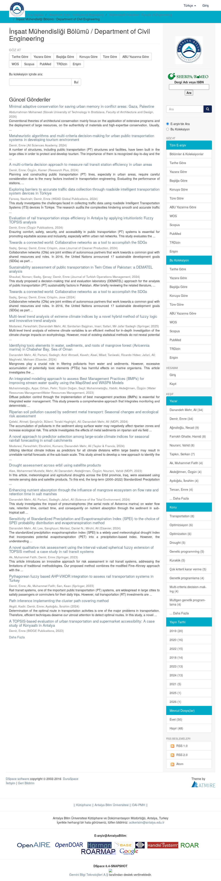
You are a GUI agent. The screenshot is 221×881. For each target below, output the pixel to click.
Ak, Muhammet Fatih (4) (186, 463)
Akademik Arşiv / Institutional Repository (76, 15)
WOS (15, 64)
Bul (76, 82)
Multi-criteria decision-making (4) (188, 589)
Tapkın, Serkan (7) (182, 454)
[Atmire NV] (203, 783)
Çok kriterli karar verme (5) (188, 569)
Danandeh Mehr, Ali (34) (186, 410)
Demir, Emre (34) (181, 418)
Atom (179, 764)
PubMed (45, 64)
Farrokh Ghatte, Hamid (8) (188, 436)
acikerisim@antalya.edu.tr (146, 822)
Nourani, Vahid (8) (182, 445)
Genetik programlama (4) (187, 578)
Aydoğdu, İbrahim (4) (184, 480)
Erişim (77, 64)
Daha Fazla (17, 637)
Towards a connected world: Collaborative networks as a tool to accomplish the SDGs (78, 242)
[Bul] (207, 109)
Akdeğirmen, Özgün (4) (186, 472)
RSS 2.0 (182, 755)
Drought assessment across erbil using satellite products (55, 465)
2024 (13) (176, 675)
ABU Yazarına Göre (135, 56)
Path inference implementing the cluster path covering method (59, 600)
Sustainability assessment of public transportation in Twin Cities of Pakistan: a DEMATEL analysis (81, 269)
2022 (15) (176, 648)
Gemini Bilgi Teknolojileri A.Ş (88, 874)
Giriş (173, 375)
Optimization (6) (180, 533)
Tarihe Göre (20, 56)
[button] (189, 5)
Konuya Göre (88, 56)
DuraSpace (70, 779)
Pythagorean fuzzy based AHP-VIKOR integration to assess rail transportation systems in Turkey (81, 578)
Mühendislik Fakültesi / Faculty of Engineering (140, 15)
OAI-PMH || (139, 805)
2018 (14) (176, 657)
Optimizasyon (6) (181, 525)
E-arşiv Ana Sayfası (30, 15)
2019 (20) (176, 631)
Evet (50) (176, 719)
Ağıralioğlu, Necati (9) (184, 427)
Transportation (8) (182, 516)
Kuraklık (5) (177, 560)
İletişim (10, 783)
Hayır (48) (176, 728)
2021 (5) (175, 684)
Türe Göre (110, 56)
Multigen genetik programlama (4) (188, 602)
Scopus (29, 64)
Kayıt (173, 383)
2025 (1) (175, 693)
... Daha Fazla (179, 498)
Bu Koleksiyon (180, 129)
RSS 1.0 (182, 745)
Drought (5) (177, 542)
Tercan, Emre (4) (181, 489)
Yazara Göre (42, 56)
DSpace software (17, 779)
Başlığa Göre (65, 56)
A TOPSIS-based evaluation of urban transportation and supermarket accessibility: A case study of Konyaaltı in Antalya (82, 623)
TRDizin (62, 64)
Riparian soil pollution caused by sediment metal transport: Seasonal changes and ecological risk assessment (83, 413)
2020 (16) (176, 639)
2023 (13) (176, 666)
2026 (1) (175, 701)
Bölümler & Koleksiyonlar (187, 154)
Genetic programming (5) (187, 551)
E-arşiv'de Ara (180, 124)
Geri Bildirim (26, 783)
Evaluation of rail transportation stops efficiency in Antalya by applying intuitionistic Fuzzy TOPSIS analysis (81, 220)
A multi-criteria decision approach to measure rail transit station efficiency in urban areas (80, 164)
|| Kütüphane (82, 805)
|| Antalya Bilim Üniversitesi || (111, 805)
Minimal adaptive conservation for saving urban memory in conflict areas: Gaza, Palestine (81, 106)
